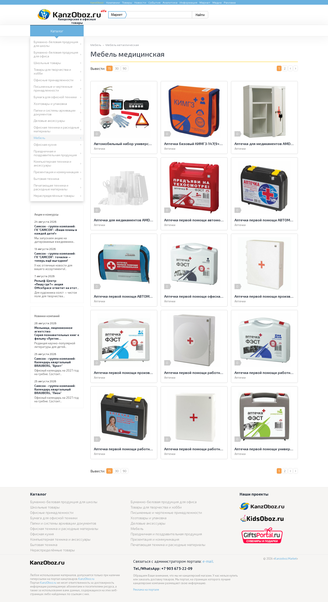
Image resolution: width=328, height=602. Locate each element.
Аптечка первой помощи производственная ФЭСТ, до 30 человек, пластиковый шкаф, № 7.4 (264, 296)
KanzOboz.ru (86, 579)
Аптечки (99, 148)
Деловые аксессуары (49, 120)
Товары (127, 2)
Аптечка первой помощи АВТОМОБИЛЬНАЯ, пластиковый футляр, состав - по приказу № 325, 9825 (264, 220)
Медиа (217, 2)
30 (117, 68)
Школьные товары (47, 63)
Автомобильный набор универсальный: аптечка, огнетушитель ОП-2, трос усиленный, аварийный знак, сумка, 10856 (124, 143)
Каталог (56, 31)
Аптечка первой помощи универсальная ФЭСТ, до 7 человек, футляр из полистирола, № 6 (264, 449)
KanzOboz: (97, 2)
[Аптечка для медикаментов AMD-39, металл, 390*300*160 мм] (264, 111)
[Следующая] (295, 68)
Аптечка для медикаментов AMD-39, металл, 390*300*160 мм (264, 143)
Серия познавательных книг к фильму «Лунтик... (56, 337)
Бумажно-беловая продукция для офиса (56, 54)
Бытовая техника (46, 179)
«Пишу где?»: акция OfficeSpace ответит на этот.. (56, 288)
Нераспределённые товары (54, 195)
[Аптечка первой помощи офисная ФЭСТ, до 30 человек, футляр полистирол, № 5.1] (194, 264)
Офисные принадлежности (53, 80)
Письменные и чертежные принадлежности (53, 88)
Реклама (230, 2)
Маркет (204, 2)
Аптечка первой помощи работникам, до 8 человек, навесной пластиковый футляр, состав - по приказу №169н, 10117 (194, 449)
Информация (188, 2)
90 (125, 68)
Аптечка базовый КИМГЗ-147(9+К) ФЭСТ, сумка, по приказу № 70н (194, 143)
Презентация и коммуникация (56, 172)
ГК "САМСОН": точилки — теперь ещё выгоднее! (54, 261)
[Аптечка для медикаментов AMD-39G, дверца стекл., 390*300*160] (124, 187)
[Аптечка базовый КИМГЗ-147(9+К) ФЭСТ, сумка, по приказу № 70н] (194, 111)
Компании (113, 2)
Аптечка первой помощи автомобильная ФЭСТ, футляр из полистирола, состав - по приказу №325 (194, 220)
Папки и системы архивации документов (54, 112)
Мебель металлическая (122, 45)
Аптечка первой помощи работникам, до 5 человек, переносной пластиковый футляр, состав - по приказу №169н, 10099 (124, 449)
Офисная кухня (45, 144)
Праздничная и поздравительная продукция (55, 153)
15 (109, 68)
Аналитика (170, 2)
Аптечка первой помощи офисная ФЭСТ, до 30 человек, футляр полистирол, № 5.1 (194, 296)
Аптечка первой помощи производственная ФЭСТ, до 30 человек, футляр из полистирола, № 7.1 (124, 372)
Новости (140, 2)
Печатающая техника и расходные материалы (51, 187)
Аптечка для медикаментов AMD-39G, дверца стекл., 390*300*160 (124, 220)
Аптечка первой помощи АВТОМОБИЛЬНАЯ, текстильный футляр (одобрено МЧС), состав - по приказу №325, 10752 (124, 296)
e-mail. (208, 561)
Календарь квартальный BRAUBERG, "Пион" (56, 393)
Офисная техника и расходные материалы (56, 129)
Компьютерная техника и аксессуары (52, 163)
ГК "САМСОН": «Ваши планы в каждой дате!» (55, 233)
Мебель (39, 138)
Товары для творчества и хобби (52, 71)
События (154, 2)
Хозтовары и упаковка (50, 104)
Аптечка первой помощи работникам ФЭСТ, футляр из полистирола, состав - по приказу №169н (264, 372)
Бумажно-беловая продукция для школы (56, 44)
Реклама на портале (146, 590)
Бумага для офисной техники (55, 97)
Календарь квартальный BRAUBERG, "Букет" (56, 366)
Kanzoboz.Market (286, 558)
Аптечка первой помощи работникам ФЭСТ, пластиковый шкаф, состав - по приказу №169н (194, 372)
